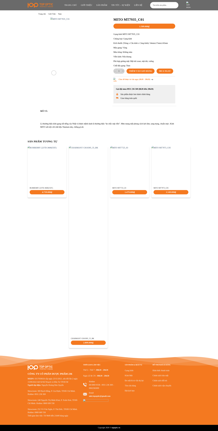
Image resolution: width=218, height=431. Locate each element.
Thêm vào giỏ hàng (140, 71)
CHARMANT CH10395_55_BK (82, 338)
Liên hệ (138, 5)
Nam (60, 14)
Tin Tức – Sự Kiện (120, 5)
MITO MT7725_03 (119, 188)
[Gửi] (175, 5)
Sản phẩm (101, 5)
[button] (182, 5)
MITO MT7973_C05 (161, 188)
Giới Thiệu (86, 5)
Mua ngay (165, 71)
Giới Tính (52, 14)
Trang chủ (70, 5)
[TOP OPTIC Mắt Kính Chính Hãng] (40, 5)
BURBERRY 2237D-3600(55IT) (41, 188)
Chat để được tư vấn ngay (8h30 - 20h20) (134, 79)
